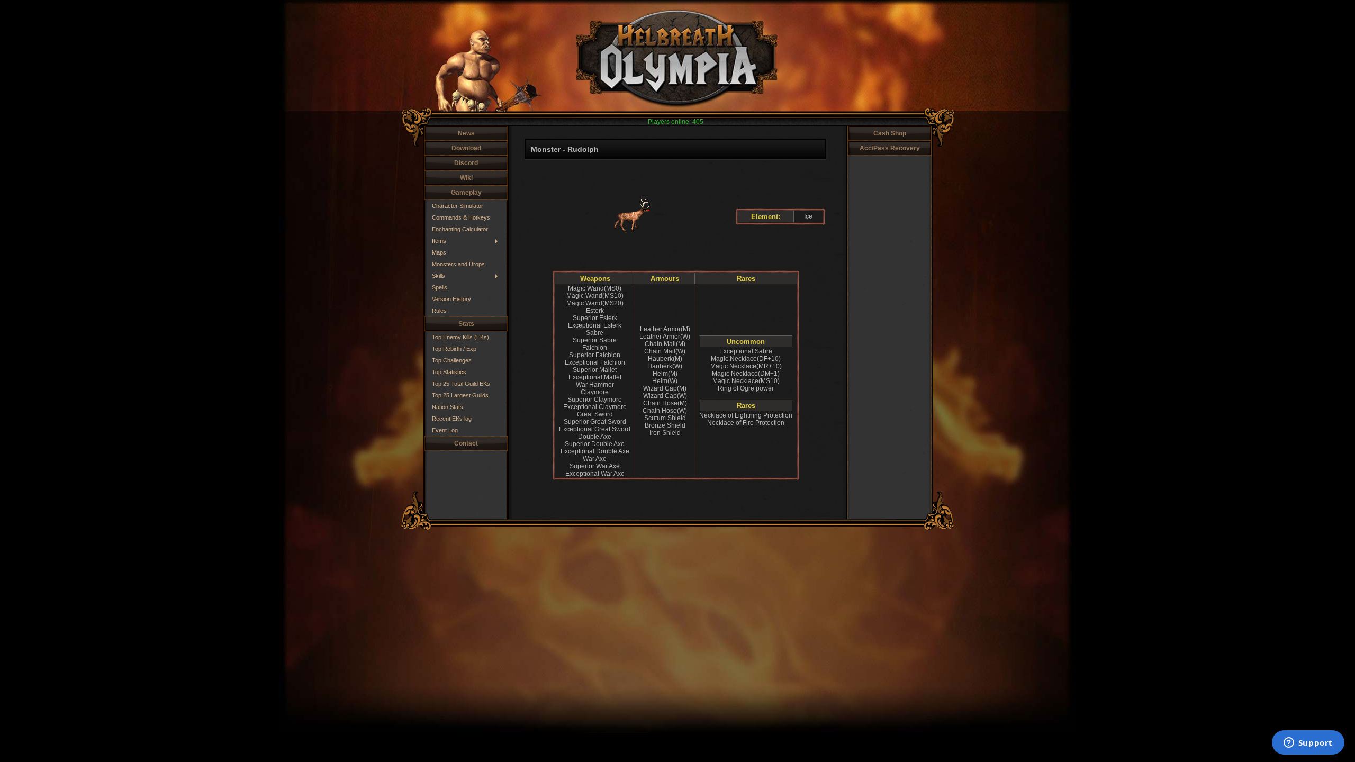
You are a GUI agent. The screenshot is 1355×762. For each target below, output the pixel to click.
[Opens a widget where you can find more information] (1307, 743)
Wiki (466, 178)
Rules (439, 310)
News (466, 133)
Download (466, 148)
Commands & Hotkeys (461, 217)
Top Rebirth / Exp (454, 349)
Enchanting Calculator (460, 229)
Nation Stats (447, 407)
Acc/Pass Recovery (890, 148)
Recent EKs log (452, 418)
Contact (466, 443)
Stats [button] (466, 324)
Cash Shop (889, 133)
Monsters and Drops (458, 264)
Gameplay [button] (466, 192)
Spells (439, 287)
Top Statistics (449, 372)
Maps (439, 252)
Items (439, 241)
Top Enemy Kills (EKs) (460, 337)
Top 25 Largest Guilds (460, 395)
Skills (438, 276)
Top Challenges (452, 360)
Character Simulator (457, 206)
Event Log (445, 430)
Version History (451, 299)
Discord (466, 163)
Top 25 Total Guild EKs (461, 383)
